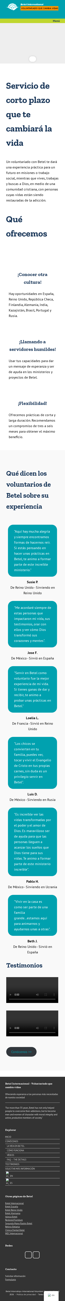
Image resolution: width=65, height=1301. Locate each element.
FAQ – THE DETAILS (16, 1159)
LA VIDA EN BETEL (15, 1146)
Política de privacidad (26, 1294)
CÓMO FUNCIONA (15, 1150)
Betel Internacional (14, 1203)
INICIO (8, 1136)
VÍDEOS (10, 1155)
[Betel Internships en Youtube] (36, 1254)
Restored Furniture (14, 1220)
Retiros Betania (12, 1226)
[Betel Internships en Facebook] (28, 1254)
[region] (32, 43)
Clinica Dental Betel (15, 1230)
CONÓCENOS (11, 1141)
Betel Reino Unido (14, 1210)
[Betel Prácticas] (32, 7)
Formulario (10, 1279)
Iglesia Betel (11, 1216)
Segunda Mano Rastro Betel (18, 1223)
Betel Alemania (12, 1213)
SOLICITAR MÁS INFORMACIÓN (20, 1168)
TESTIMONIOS (12, 1164)
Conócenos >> (21, 1052)
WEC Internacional (14, 1233)
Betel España (11, 1206)
